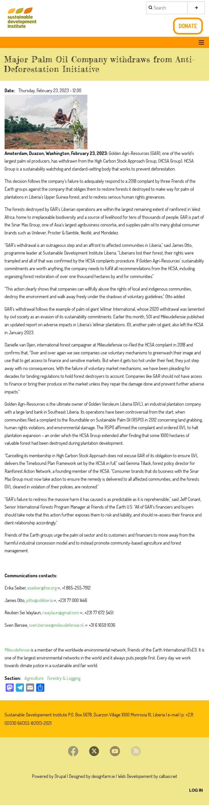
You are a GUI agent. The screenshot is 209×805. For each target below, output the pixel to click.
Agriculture (34, 678)
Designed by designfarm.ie (92, 776)
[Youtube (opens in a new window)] (114, 751)
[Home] (21, 18)
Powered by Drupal (49, 776)
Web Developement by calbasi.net (147, 776)
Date (9, 90)
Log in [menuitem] (196, 790)
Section (12, 678)
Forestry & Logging (63, 678)
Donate (188, 25)
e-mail (173, 714)
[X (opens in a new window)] (94, 751)
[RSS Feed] (135, 751)
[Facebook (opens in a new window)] (73, 751)
